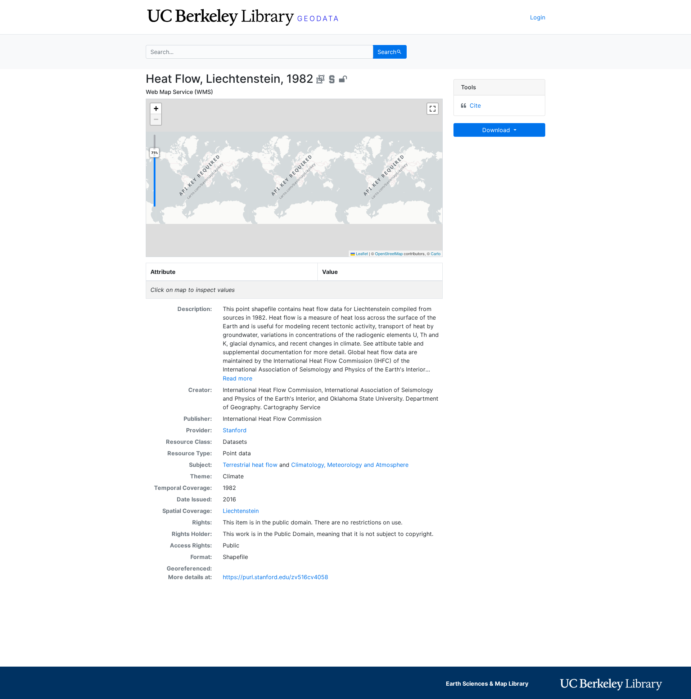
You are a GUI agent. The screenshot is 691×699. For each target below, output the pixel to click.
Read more (237, 378)
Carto (436, 253)
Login (537, 17)
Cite (475, 105)
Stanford (235, 430)
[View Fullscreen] (432, 108)
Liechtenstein (241, 510)
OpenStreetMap (389, 253)
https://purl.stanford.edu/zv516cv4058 (275, 577)
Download (497, 130)
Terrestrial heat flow (250, 464)
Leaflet (361, 253)
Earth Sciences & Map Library (487, 683)
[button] (155, 108)
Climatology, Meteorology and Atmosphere (349, 464)
